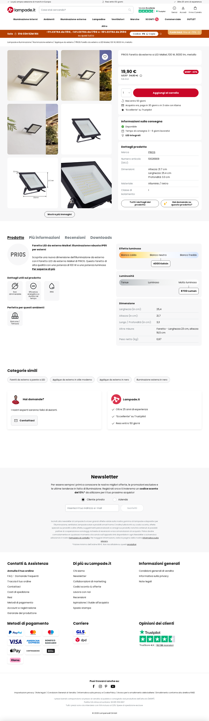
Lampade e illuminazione (19, 42)
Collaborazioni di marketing (89, 581)
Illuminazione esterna (43, 42)
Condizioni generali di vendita (156, 571)
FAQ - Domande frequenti (23, 576)
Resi (9, 597)
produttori (131, 544)
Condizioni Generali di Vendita (62, 692)
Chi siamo (79, 571)
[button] (32, 129)
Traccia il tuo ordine (19, 581)
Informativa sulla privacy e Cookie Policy (97, 692)
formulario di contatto (79, 538)
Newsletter (79, 576)
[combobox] (86, 9)
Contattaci (14, 586)
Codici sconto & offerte (87, 586)
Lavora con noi (82, 592)
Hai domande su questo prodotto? (181, 203)
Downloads (101, 237)
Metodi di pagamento (20, 602)
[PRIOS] (18, 254)
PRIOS (151, 152)
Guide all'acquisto (98, 602)
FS (144, 33)
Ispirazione (79, 602)
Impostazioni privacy (24, 692)
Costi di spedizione (18, 592)
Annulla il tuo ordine (20, 571)
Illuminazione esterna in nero (152, 379)
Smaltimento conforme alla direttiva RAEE (175, 692)
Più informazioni (44, 237)
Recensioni (75, 237)
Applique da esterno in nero (114, 379)
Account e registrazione (21, 608)
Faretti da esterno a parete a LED (27, 379)
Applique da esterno (64, 42)
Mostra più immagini (60, 214)
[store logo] (21, 10)
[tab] (15, 238)
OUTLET (191, 19)
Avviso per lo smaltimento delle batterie (136, 692)
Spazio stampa (82, 608)
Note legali (145, 581)
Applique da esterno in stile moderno (72, 379)
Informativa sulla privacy (154, 576)
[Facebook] (95, 686)
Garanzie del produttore (22, 613)
